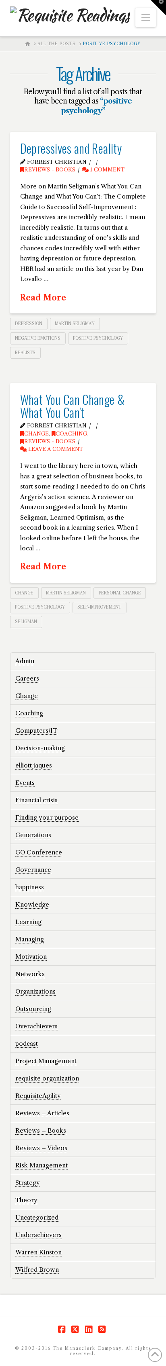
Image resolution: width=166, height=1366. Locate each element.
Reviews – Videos (41, 1148)
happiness (29, 887)
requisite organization (47, 1078)
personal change (120, 593)
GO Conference (38, 852)
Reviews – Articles (42, 1113)
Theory (26, 1200)
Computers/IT (36, 730)
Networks (30, 974)
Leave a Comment (55, 449)
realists (25, 352)
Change (36, 434)
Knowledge (32, 904)
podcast (26, 1043)
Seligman (26, 621)
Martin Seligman (75, 323)
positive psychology (98, 338)
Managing (29, 939)
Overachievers (36, 1026)
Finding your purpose (47, 817)
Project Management (46, 1061)
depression (28, 323)
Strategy (27, 1182)
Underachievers (38, 1235)
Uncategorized (36, 1217)
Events (25, 783)
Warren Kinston (38, 1252)
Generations (33, 835)
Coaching (71, 434)
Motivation (31, 956)
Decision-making (40, 748)
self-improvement (99, 607)
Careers (27, 678)
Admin (24, 661)
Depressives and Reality (71, 148)
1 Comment (106, 170)
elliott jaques (33, 765)
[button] (145, 17)
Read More (43, 297)
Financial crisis (36, 800)
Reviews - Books (49, 170)
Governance (33, 869)
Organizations (35, 991)
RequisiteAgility (38, 1096)
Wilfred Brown (37, 1269)
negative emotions (37, 338)
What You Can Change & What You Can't (72, 405)
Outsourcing (33, 1009)
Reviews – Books (40, 1130)
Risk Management (41, 1165)
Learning (28, 922)
